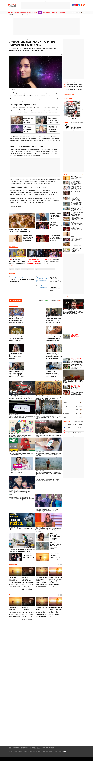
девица (23, 268)
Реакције (79, 81)
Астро (40, 12)
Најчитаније (72, 81)
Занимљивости (46, 12)
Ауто (57, 12)
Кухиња (29, 12)
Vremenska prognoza (68, 399)
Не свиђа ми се (54, 300)
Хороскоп (11, 14)
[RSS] (83, 174)
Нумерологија (25, 14)
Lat (81, 4)
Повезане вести (13, 564)
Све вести (65, 174)
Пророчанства (18, 14)
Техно (53, 12)
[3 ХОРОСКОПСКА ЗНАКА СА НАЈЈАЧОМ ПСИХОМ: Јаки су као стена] (35, 72)
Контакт (15, 755)
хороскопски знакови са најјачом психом (44, 268)
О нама (55, 751)
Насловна (10, 12)
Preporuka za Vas (13, 246)
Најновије (66, 81)
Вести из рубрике (13, 594)
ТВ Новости (62, 12)
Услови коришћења (62, 751)
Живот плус (23, 12)
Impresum (11, 755)
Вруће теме (12, 273)
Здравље (17, 12)
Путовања (34, 12)
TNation (82, 758)
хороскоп (11, 268)
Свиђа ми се (42, 300)
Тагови (11, 265)
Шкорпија (17, 268)
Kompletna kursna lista (78, 421)
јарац (28, 268)
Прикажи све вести (69, 94)
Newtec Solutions (76, 758)
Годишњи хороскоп (75, 122)
